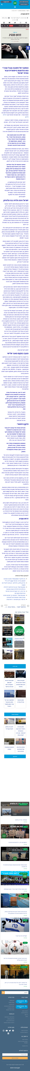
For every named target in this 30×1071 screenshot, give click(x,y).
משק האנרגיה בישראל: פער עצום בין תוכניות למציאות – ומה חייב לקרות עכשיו (20, 731)
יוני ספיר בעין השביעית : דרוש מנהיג (15, 599)
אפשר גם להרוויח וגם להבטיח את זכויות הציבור (21, 749)
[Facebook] (13, 1031)
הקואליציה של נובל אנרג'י (21, 936)
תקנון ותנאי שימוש (15, 1068)
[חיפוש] (3, 992)
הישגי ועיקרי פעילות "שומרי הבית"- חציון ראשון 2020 (15, 889)
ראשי (28, 10)
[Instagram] (3, 1031)
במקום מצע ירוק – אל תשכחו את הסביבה (18, 842)
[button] (28, 48)
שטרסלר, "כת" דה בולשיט (21, 820)
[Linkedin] (8, 1033)
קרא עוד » (25, 821)
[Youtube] (7, 1031)
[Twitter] (10, 1031)
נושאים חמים (22, 10)
